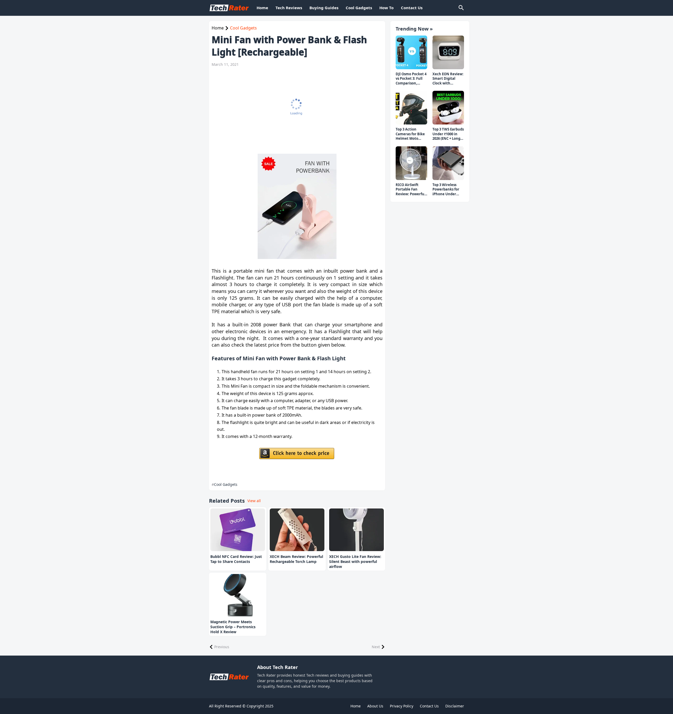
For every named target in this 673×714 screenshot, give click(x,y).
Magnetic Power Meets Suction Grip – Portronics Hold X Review (233, 627)
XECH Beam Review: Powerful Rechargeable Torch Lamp (296, 559)
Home (262, 7)
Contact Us (411, 7)
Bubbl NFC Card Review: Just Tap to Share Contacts (236, 559)
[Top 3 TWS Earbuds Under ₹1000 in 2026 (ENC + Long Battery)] (448, 107)
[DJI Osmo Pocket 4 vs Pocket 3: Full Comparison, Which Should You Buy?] (411, 52)
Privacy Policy (401, 705)
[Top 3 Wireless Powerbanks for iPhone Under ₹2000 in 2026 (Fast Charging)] (448, 163)
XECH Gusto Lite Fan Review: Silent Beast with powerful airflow (355, 561)
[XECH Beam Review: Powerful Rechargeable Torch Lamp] (297, 529)
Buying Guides (323, 7)
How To (386, 7)
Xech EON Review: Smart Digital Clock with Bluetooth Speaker (447, 79)
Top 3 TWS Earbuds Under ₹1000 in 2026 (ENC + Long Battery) (448, 134)
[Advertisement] (294, 110)
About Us (375, 705)
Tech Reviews (289, 7)
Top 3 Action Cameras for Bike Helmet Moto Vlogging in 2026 (410, 134)
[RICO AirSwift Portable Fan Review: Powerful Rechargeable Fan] (411, 163)
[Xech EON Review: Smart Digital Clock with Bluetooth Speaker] (448, 52)
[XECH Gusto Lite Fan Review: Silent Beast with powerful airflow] (356, 529)
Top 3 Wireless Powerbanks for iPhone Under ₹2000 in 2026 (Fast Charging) (447, 190)
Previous (221, 646)
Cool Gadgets (359, 7)
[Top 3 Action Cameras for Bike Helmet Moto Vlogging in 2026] (411, 107)
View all (254, 500)
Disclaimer (454, 705)
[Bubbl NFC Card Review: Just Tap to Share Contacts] (237, 529)
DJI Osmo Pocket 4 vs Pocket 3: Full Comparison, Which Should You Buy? (411, 79)
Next (376, 646)
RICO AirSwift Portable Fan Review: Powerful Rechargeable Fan (411, 190)
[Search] (461, 8)
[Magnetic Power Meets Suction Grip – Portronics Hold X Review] (237, 595)
